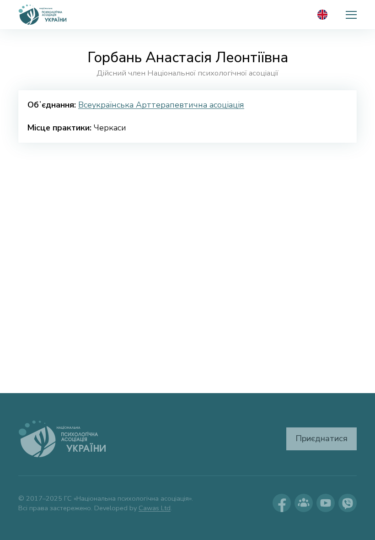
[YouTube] (325, 503)
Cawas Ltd (155, 508)
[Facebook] (282, 503)
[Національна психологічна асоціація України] (43, 15)
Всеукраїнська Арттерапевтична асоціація (161, 104)
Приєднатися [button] (321, 438)
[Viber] (347, 503)
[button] (351, 14)
